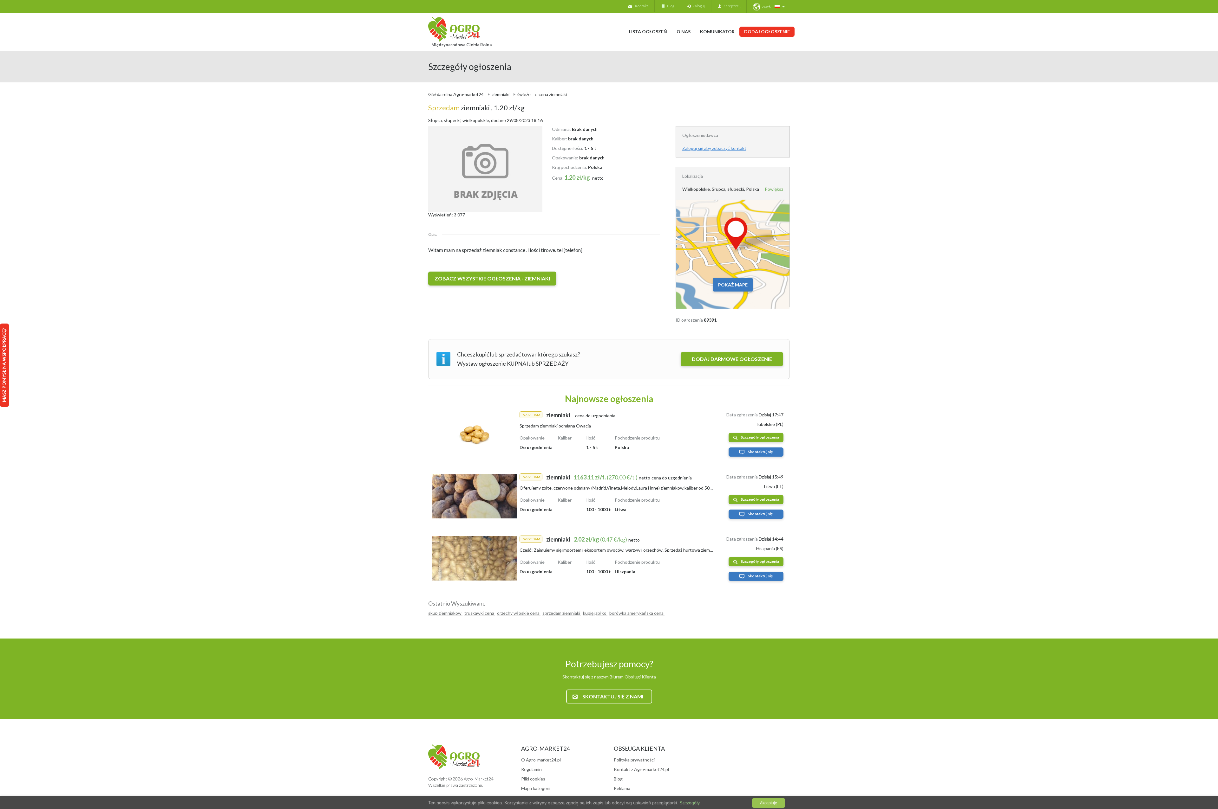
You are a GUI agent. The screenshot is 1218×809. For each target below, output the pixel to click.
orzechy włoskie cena (518, 613)
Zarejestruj (731, 5)
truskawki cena (479, 613)
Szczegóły (689, 802)
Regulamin (531, 769)
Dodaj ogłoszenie (767, 31)
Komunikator (717, 31)
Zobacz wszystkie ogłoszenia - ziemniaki (492, 278)
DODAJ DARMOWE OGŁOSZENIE (732, 359)
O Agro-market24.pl (541, 759)
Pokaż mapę (733, 284)
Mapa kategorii (535, 788)
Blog (669, 5)
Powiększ (774, 189)
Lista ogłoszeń (648, 31)
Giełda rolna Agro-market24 (456, 94)
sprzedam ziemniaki (561, 613)
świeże (524, 94)
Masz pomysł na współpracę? (4, 365)
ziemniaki (500, 94)
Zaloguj (698, 5)
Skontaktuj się (760, 451)
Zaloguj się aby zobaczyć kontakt (714, 148)
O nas (684, 31)
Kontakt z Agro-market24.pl (641, 769)
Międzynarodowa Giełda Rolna (461, 44)
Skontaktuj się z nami (612, 696)
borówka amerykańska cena (637, 613)
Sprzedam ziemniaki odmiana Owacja (555, 425)
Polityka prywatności (634, 759)
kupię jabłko (595, 613)
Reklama (622, 788)
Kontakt (641, 5)
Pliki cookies (533, 778)
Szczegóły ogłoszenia (760, 437)
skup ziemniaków (445, 613)
